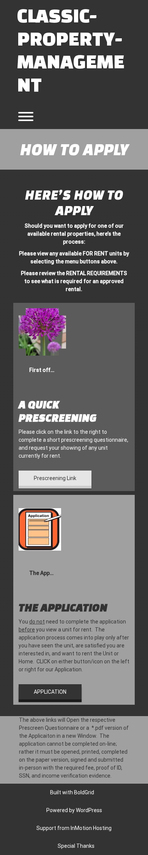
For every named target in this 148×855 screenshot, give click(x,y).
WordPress (89, 810)
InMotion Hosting (91, 828)
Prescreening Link (55, 478)
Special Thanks (76, 846)
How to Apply (74, 149)
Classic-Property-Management (70, 49)
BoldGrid (84, 792)
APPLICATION (50, 692)
